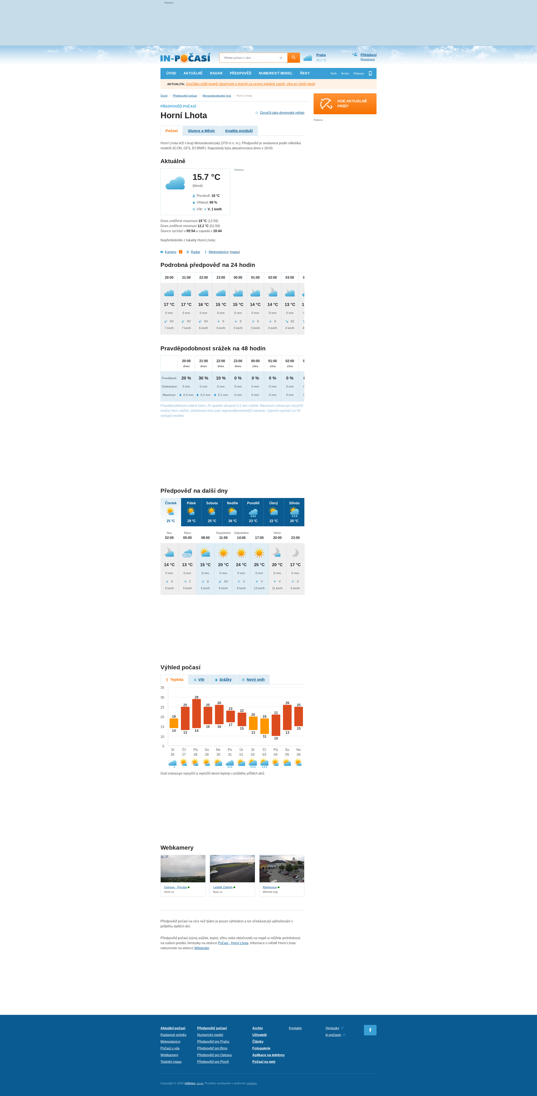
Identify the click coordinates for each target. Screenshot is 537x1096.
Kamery (170, 252)
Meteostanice (219, 252)
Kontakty (295, 1028)
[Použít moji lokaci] (281, 58)
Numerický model (210, 1035)
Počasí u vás (170, 1048)
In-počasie (333, 1035)
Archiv (345, 73)
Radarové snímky (173, 1035)
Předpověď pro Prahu (213, 1041)
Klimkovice (270, 887)
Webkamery (169, 1055)
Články (257, 1041)
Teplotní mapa (170, 1061)
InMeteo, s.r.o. (194, 1083)
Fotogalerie (261, 1048)
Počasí (172, 131)
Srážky (225, 679)
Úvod (163, 95)
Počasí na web (263, 1061)
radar (216, 73)
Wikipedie (201, 948)
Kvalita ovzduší (239, 131)
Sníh (334, 73)
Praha (321, 55)
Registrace (368, 59)
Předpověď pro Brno (212, 1048)
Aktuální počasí (172, 1028)
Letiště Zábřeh (223, 887)
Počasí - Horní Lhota (233, 943)
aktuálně (193, 73)
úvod (171, 73)
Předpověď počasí (185, 95)
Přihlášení (369, 55)
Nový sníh (256, 679)
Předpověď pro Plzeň (213, 1061)
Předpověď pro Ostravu (214, 1055)
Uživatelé (259, 1035)
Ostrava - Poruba (175, 887)
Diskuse (358, 73)
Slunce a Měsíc (201, 131)
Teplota (176, 679)
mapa (235, 252)
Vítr (201, 679)
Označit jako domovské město (282, 112)
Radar (195, 252)
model (276, 73)
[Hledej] (293, 58)
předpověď (241, 73)
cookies (252, 1083)
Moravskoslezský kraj (217, 95)
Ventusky (332, 1028)
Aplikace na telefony (268, 1055)
